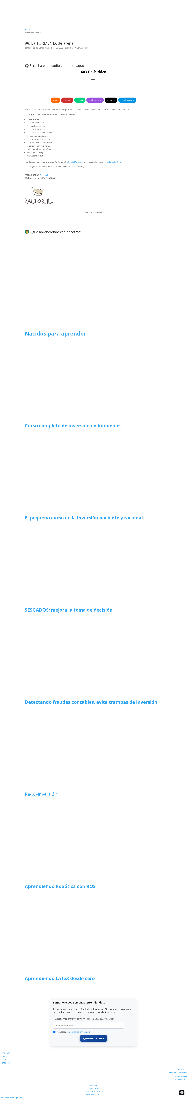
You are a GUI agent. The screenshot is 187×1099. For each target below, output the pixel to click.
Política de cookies (179, 1076)
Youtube (67, 100)
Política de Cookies (93, 1094)
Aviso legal (182, 1069)
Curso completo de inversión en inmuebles (73, 425)
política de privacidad (79, 1031)
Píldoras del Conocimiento (39, 48)
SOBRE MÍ (6, 1063)
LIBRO (4, 1056)
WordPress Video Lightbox (11, 1097)
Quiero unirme (93, 1038)
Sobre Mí (93, 1085)
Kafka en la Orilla (113, 162)
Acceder (28, 29)
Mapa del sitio (181, 1079)
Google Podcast (127, 100)
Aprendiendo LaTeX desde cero (60, 978)
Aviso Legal (93, 1088)
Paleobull (44, 175)
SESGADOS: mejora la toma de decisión (69, 610)
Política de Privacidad (93, 1091)
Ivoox (55, 100)
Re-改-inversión (41, 794)
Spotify (80, 100)
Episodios (69, 48)
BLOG (4, 1060)
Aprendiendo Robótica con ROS (60, 886)
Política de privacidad (178, 1072)
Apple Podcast (95, 100)
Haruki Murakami (75, 162)
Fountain (111, 100)
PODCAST (6, 1053)
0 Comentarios (81, 48)
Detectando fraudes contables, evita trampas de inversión (91, 702)
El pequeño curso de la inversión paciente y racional (84, 518)
